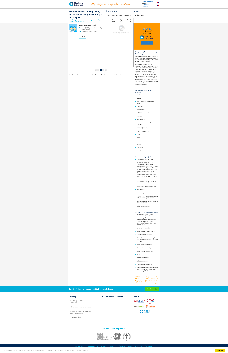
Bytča (82, 21)
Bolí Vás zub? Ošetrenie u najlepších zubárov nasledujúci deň (80, 312)
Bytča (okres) (139, 15)
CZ (158, 5)
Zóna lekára (146, 4)
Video (130, 346)
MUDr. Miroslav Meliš (87, 25)
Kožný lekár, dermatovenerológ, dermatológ (118, 15)
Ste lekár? (112, 346)
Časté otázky (149, 346)
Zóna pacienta (79, 346)
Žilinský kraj (75, 21)
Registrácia (145, 6)
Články (122, 346)
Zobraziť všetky (76, 317)
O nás (103, 346)
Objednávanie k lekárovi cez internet (80, 307)
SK (158, 2)
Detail (82, 37)
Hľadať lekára (92, 346)
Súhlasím (220, 350)
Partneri (138, 346)
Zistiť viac (150, 289)
